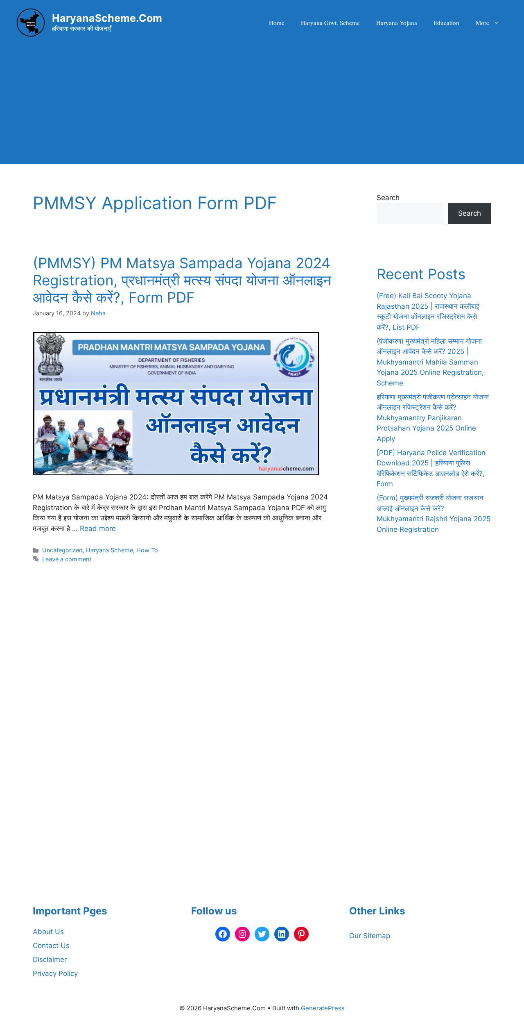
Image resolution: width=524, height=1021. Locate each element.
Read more (98, 528)
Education (446, 22)
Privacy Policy (55, 973)
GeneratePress (323, 1008)
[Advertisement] (262, 106)
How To (147, 550)
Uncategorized (62, 550)
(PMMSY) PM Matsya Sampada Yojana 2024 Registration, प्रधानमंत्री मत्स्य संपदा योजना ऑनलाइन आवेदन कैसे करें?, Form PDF (182, 280)
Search (388, 198)
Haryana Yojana (396, 22)
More (482, 22)
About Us (48, 932)
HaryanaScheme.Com (107, 18)
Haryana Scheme (109, 550)
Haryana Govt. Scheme (330, 22)
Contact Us (51, 945)
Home (277, 22)
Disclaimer (50, 959)
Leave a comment (66, 559)
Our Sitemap (369, 936)
